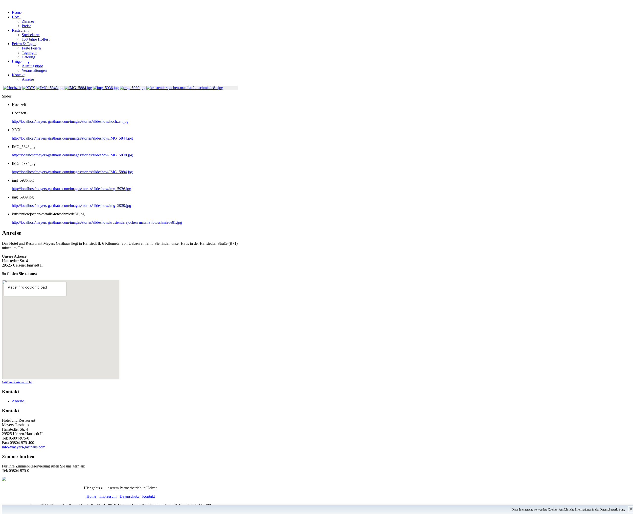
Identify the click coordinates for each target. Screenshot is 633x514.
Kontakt (148, 496)
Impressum (107, 496)
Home (91, 496)
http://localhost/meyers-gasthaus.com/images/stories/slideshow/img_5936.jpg (71, 189)
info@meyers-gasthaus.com (23, 447)
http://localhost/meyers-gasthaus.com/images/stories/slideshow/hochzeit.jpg (70, 121)
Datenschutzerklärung (612, 509)
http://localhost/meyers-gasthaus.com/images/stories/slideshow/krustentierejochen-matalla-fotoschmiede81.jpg (97, 222)
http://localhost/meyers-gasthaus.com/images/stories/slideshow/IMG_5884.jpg (72, 172)
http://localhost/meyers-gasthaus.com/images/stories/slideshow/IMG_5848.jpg (72, 155)
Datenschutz (129, 496)
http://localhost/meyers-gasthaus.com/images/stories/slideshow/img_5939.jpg (71, 205)
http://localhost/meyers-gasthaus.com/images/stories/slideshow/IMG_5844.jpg (72, 138)
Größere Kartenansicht (17, 382)
